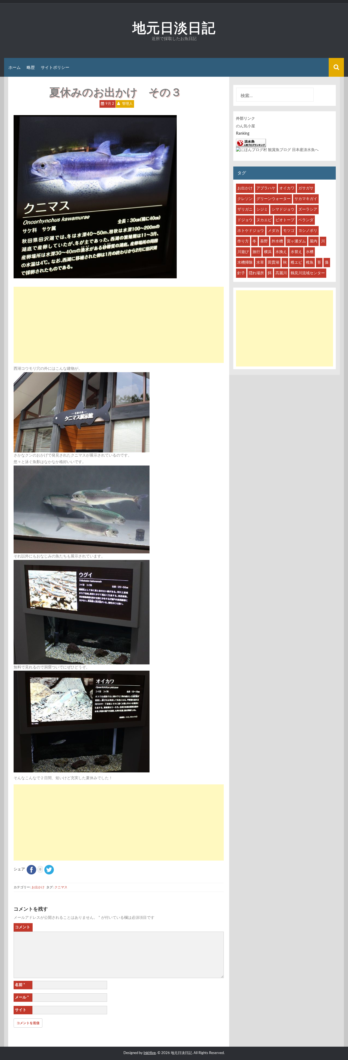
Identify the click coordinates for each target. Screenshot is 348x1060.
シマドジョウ (283, 209)
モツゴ (288, 231)
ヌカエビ (264, 220)
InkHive (150, 1053)
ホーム (14, 67)
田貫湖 (273, 262)
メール (22, 997)
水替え (296, 252)
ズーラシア (307, 209)
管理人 (127, 104)
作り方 (243, 241)
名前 (20, 985)
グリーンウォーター (273, 199)
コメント (22, 927)
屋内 (313, 241)
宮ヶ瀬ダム (296, 241)
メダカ (273, 231)
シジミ (262, 209)
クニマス (60, 887)
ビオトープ (284, 220)
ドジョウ (245, 220)
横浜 (268, 252)
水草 (260, 262)
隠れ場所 (256, 273)
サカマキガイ (305, 199)
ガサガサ (305, 188)
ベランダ (305, 220)
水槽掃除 (245, 262)
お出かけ (38, 887)
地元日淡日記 (174, 28)
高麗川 (281, 273)
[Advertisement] (119, 325)
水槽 (309, 252)
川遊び (243, 252)
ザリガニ (245, 209)
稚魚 (309, 262)
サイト (20, 1010)
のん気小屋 (245, 126)
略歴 (31, 67)
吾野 (264, 241)
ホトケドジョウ (250, 231)
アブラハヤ (265, 188)
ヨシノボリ (307, 231)
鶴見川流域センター (308, 273)
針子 (241, 273)
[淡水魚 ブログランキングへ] (251, 143)
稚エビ (296, 262)
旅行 (256, 252)
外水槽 (277, 241)
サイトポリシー (55, 67)
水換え (281, 252)
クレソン (245, 199)
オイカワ (286, 188)
